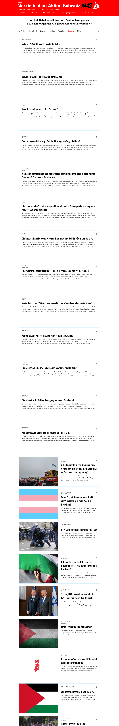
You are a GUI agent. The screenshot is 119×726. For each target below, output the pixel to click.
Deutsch (43, 31)
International (32, 31)
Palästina (61, 31)
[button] (98, 31)
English (52, 31)
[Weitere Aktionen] (97, 40)
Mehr (79, 31)
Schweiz (71, 31)
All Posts (22, 31)
